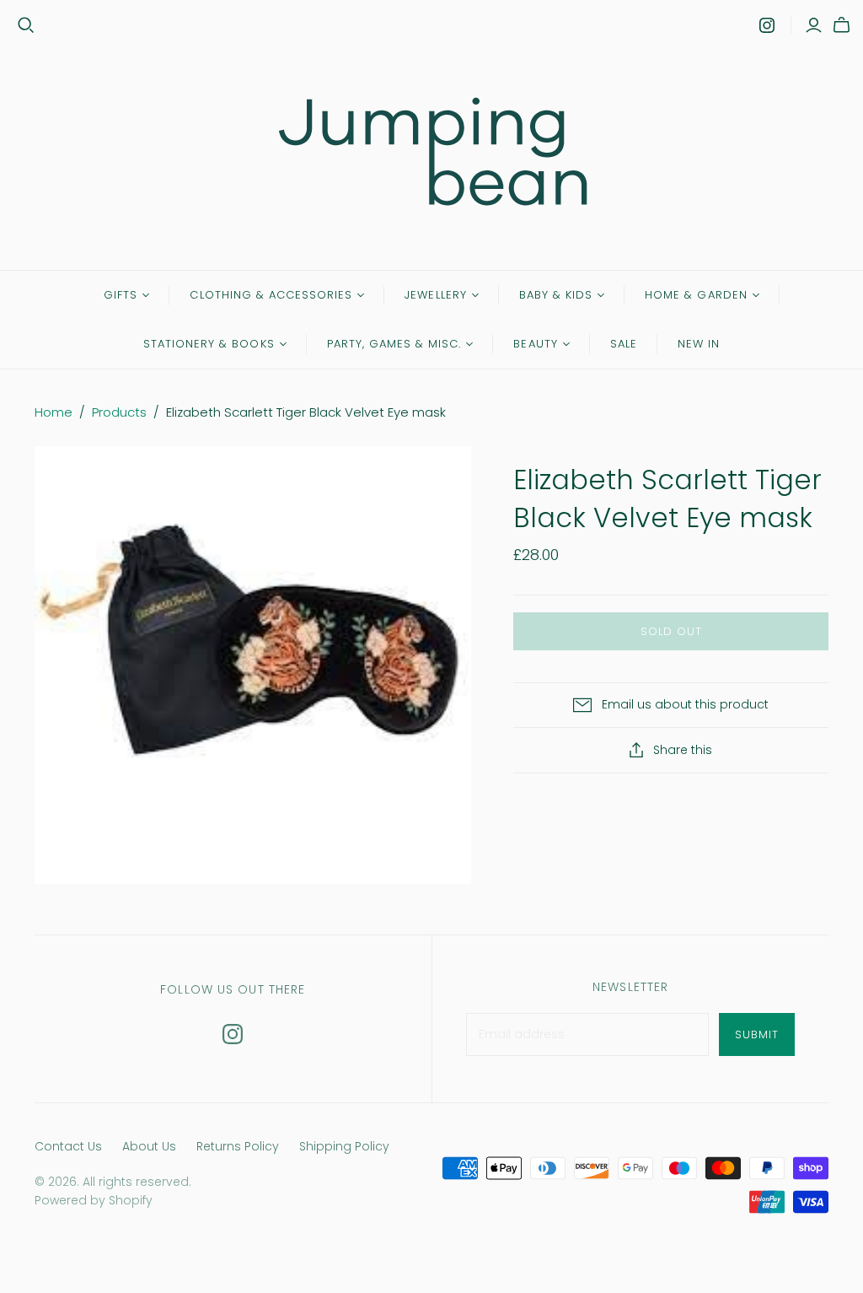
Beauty (535, 344)
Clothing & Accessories (271, 295)
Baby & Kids (555, 295)
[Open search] (26, 25)
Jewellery (435, 295)
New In (699, 344)
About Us (149, 1146)
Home (53, 412)
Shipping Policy (344, 1146)
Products (119, 412)
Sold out (671, 631)
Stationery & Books (209, 344)
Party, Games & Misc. (394, 344)
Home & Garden (696, 295)
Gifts (120, 295)
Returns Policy (237, 1146)
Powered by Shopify (94, 1200)
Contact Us (68, 1146)
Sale (623, 344)
